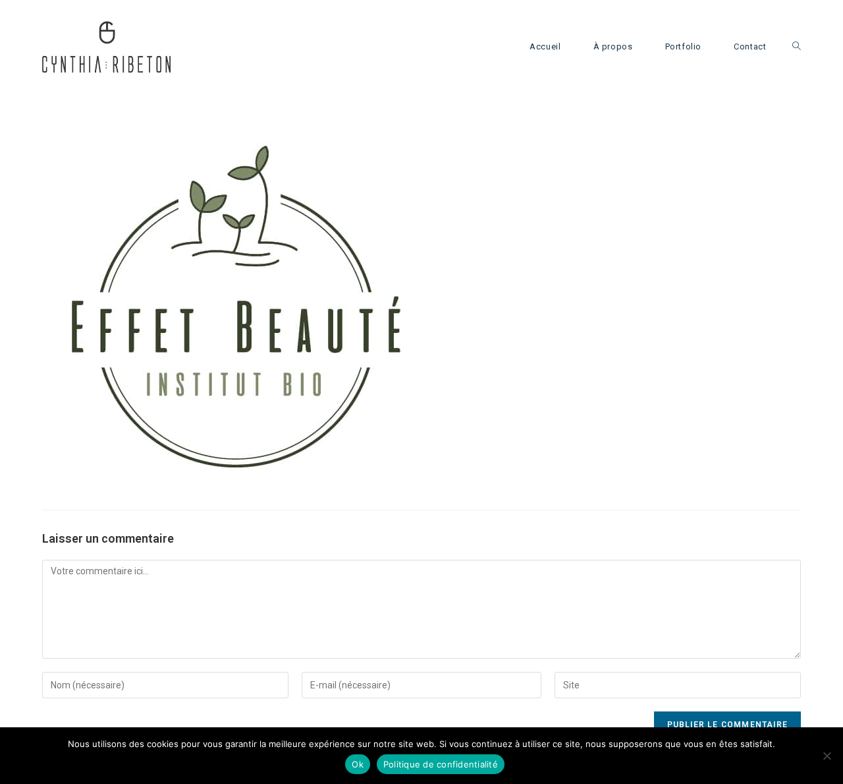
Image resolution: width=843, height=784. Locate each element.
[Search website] (796, 47)
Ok (358, 764)
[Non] (826, 755)
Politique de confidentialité (440, 764)
